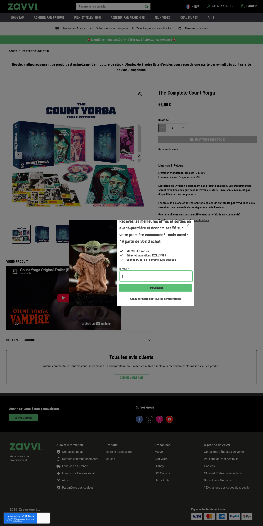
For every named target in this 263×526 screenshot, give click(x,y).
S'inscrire (155, 288)
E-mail (124, 268)
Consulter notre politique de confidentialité (155, 299)
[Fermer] (188, 225)
